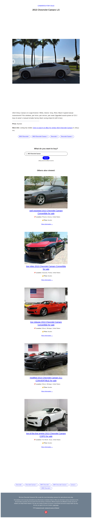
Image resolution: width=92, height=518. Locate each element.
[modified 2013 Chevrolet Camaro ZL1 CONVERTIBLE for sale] (46, 375)
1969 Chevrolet (44, 484)
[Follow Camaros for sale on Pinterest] (46, 513)
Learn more (55, 505)
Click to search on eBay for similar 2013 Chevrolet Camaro (52, 128)
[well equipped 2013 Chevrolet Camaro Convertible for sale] (46, 208)
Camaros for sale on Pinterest (52, 508)
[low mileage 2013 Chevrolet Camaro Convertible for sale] (46, 319)
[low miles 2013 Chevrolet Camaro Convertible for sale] (46, 263)
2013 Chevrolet (23, 136)
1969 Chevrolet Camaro (59, 484)
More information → (47, 224)
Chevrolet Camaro (66, 136)
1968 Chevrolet (45, 488)
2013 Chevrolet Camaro (39, 136)
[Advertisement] (46, 25)
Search (46, 158)
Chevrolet (54, 136)
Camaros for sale (46, 6)
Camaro (73, 484)
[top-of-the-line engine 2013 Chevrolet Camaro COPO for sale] (46, 430)
